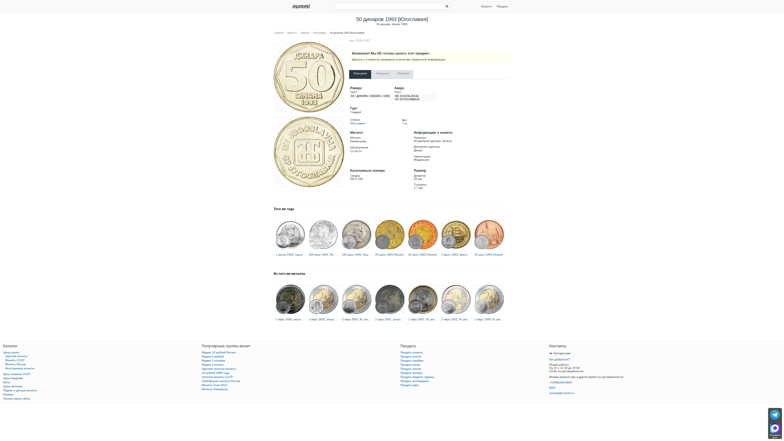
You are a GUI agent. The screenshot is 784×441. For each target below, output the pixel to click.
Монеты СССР (14, 360)
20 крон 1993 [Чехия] (389, 254)
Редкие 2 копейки (213, 360)
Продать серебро (412, 360)
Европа (305, 32)
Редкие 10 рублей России (219, 352)
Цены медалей (13, 378)
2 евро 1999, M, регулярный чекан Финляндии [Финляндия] (489, 319)
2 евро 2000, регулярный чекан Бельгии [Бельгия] (290, 319)
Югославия (319, 32)
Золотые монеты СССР (217, 377)
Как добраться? (559, 359)
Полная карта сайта (16, 398)
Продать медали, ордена (417, 377)
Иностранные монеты (19, 368)
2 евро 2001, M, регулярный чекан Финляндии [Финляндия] (456, 319)
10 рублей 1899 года (215, 372)
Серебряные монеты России (221, 381)
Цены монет (11, 352)
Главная (279, 32)
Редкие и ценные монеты (20, 390)
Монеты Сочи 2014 (214, 385)
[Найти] (447, 6)
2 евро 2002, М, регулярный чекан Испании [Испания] (356, 319)
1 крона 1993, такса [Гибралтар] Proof (290, 254)
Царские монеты (16, 356)
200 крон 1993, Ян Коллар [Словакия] (323, 254)
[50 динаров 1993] (309, 77)
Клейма (8, 394)
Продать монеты (411, 352)
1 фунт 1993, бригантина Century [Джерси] (456, 254)
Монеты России (15, 364)
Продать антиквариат (414, 381)
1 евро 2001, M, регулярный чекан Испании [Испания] (423, 319)
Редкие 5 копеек (212, 364)
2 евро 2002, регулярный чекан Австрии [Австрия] (323, 319)
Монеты (292, 32)
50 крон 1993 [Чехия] (422, 254)
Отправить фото (775, 436)
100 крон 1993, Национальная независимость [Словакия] (356, 254)
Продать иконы (410, 364)
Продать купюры (411, 372)
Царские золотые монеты (219, 368)
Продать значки (410, 368)
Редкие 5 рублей (213, 356)
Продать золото (410, 356)
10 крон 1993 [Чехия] (488, 254)
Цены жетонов (12, 386)
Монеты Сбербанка (215, 389)
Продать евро (409, 385)
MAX (552, 387)
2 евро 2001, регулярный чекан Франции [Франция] (390, 319)
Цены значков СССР (16, 374)
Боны (6, 382)
